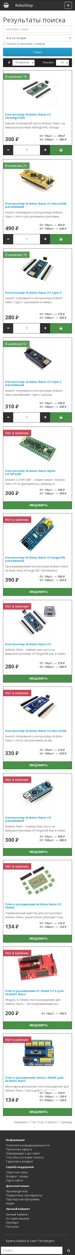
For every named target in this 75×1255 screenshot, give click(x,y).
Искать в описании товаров (26, 44)
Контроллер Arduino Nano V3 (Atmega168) (28, 116)
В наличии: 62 (16, 344)
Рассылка (12, 1226)
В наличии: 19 (16, 255)
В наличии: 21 (16, 165)
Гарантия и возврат (19, 1161)
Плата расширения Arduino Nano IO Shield (33, 906)
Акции (10, 1203)
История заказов (17, 1218)
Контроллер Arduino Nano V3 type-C (33, 292)
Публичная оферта (19, 1149)
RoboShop (24, 5)
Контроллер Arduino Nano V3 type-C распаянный (33, 383)
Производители (16, 1191)
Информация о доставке (23, 1153)
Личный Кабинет (17, 1214)
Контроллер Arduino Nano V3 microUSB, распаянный (36, 205)
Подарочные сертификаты (24, 1195)
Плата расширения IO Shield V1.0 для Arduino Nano (34, 992)
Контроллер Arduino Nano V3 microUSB (35, 731)
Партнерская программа (22, 1199)
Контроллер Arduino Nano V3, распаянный (28, 819)
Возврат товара (17, 1176)
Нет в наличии (16, 433)
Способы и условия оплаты (24, 1157)
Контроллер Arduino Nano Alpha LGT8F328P (30, 472)
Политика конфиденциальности (27, 1145)
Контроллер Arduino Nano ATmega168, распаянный (35, 559)
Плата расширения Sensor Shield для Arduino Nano (34, 1079)
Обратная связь (17, 1172)
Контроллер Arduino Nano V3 (28, 644)
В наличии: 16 (16, 76)
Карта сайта (14, 1180)
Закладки (12, 1222)
